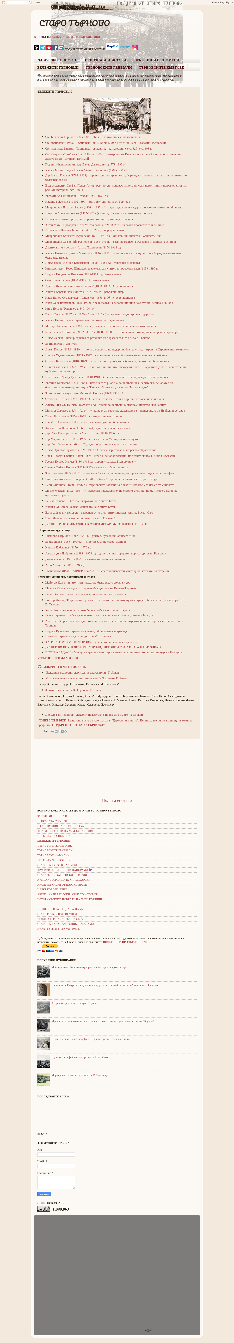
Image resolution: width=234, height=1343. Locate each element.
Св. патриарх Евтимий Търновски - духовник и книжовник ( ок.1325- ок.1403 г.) (99, 148)
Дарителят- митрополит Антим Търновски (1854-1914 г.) (83, 247)
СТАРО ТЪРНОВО (74, 23)
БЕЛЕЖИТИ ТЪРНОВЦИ (58, 67)
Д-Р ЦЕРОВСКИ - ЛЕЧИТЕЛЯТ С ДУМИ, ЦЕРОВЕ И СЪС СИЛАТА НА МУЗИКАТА (103, 647)
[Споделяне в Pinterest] (65, 731)
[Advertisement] (117, 768)
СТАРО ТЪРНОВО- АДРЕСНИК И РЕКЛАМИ (65, 924)
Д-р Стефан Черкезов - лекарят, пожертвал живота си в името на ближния (94, 714)
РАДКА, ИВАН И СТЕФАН (76, 37)
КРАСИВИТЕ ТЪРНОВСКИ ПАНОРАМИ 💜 (64, 870)
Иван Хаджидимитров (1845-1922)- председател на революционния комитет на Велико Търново (109, 302)
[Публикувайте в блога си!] (56, 731)
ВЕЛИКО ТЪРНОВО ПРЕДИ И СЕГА (60, 919)
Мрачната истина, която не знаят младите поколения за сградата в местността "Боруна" (103, 1021)
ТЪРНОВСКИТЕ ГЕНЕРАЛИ (109, 67)
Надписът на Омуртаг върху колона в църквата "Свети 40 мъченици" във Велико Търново (105, 985)
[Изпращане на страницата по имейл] (45, 731)
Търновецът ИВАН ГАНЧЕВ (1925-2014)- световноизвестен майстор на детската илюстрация (107, 571)
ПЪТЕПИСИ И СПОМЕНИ (157, 60)
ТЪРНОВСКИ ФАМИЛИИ (53, 855)
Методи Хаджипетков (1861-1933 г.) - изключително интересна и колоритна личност (101, 326)
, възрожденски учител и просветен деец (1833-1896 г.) (122, 268)
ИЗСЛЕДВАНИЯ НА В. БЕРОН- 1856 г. (61, 826)
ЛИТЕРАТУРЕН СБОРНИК (53, 860)
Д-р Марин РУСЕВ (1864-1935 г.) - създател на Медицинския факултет (92, 439)
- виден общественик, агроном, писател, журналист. (131, 404)
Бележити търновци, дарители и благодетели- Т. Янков (83, 672)
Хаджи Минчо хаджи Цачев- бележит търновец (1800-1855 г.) (86, 170)
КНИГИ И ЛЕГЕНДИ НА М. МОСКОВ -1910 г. (65, 831)
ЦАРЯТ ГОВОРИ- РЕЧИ (52, 889)
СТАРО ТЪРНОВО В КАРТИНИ (57, 865)
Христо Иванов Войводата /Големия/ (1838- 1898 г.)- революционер (90, 286)
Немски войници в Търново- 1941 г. (58, 928)
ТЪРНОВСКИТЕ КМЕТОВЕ (161, 67)
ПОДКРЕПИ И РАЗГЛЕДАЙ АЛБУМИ (60, 909)
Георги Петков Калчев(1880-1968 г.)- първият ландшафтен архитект (90, 461)
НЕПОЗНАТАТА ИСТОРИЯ (107, 60)
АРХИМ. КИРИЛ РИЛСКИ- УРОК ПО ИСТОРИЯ (67, 894)
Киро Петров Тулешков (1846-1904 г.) (70, 308)
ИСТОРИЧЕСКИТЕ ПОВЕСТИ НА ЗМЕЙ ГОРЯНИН (69, 899)
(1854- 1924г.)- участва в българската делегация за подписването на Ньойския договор (126, 410)
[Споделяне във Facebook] (62, 731)
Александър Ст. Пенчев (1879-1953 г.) (70, 404)
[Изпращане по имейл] (52, 731)
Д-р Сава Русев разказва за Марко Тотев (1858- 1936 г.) (82, 433)
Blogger (147, 1330)
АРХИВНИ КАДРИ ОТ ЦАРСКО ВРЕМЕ (62, 884)
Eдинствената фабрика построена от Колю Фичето (81, 1057)
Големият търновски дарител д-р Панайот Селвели (79, 636)
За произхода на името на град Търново (75, 1003)
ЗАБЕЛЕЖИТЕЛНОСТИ (58, 60)
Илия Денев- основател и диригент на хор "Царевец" (80, 518)
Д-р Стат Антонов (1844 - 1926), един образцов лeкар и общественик (91, 444)
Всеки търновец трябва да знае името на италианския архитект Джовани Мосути (99, 615)
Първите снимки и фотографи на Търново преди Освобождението (91, 1039)
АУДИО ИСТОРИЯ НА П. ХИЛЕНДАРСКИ (64, 879)
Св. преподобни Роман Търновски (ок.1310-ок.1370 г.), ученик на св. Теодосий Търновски (105, 142)
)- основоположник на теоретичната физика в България (130, 455)
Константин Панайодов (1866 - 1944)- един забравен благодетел (87, 428)
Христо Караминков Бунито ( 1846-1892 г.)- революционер (84, 292)
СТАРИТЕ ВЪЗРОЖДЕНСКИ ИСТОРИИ (62, 875)
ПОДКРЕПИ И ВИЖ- (53, 720)
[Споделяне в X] (59, 731)
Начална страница (117, 800)
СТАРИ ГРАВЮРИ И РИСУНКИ (57, 914)
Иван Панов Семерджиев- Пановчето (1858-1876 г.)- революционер (90, 297)
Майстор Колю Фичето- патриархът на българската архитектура (89, 967)
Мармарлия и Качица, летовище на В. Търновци (80, 1075)
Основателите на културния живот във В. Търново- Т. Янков (86, 678)
